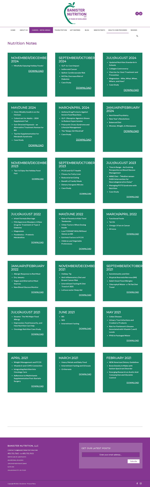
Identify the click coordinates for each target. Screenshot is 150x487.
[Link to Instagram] (140, 13)
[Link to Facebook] (137, 13)
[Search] (137, 36)
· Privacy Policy (31, 484)
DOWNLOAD (36, 71)
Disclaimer (22, 484)
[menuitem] (13, 30)
